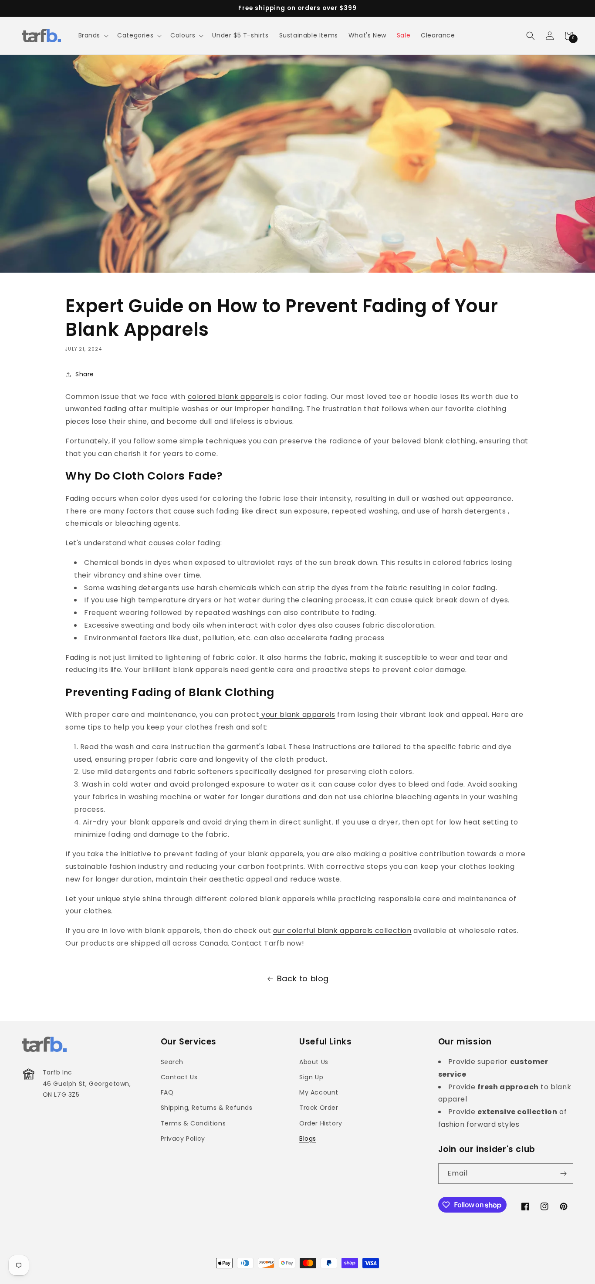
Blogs (307, 1138)
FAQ (167, 1092)
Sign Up (311, 1077)
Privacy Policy (183, 1138)
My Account (318, 1092)
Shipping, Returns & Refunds (207, 1107)
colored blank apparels (231, 397)
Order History (320, 1123)
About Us (313, 1062)
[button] (92, 35)
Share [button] (84, 374)
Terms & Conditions (193, 1123)
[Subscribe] (563, 1173)
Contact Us (179, 1077)
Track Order (318, 1107)
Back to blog (303, 978)
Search (172, 1062)
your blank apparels (297, 715)
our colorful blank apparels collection (342, 931)
